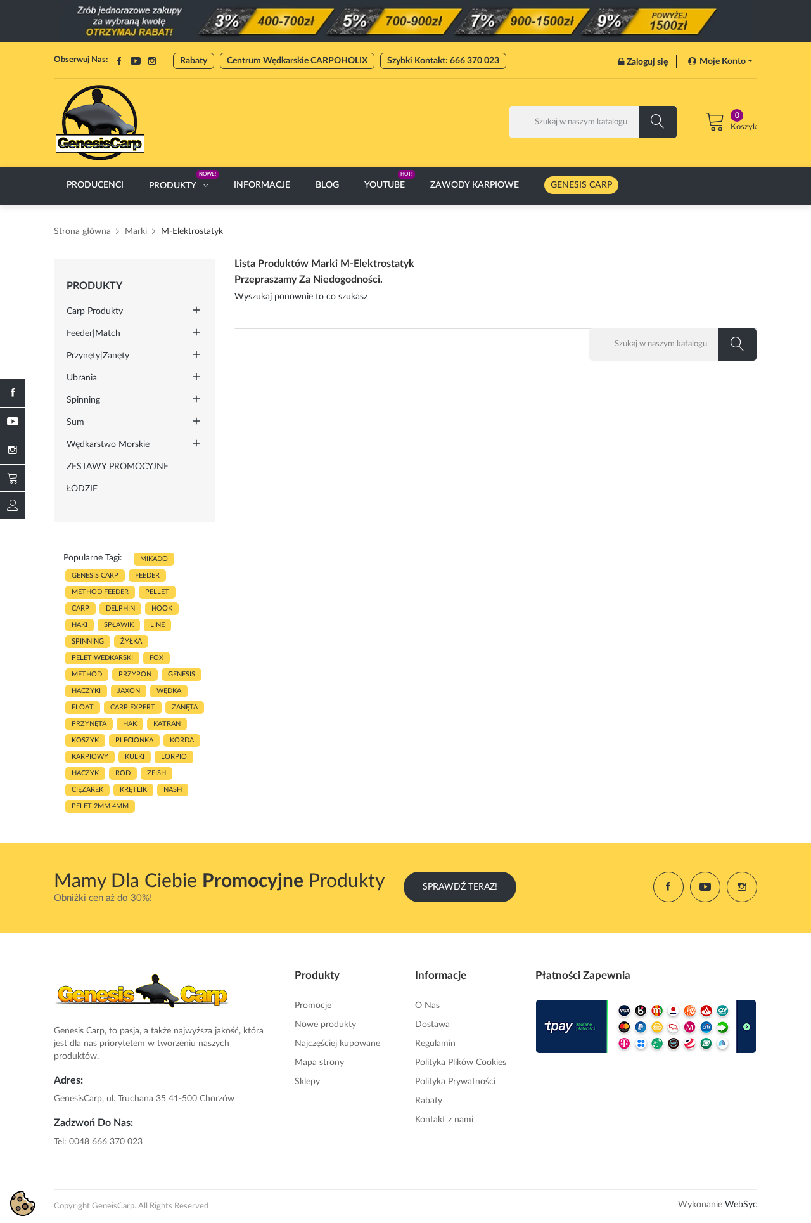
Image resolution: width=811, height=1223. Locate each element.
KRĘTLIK (133, 789)
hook (161, 608)
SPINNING (88, 641)
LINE (157, 624)
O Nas (427, 1005)
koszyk (85, 740)
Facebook (119, 61)
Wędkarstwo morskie (108, 444)
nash (172, 789)
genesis (181, 674)
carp (80, 608)
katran (167, 723)
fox (156, 657)
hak (130, 723)
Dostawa (432, 1024)
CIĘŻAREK (87, 789)
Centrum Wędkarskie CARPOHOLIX (297, 60)
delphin (120, 608)
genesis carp (95, 575)
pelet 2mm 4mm (100, 806)
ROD (123, 773)
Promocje (313, 1005)
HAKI (79, 624)
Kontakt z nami (444, 1119)
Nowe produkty (325, 1024)
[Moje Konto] (12, 505)
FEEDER (147, 575)
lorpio (174, 756)
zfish (156, 773)
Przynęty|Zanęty (98, 355)
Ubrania (82, 377)
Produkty (94, 286)
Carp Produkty (95, 311)
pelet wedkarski (102, 657)
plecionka (134, 740)
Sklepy (307, 1081)
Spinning (83, 400)
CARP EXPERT (132, 707)
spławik (119, 624)
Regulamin (435, 1043)
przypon (134, 674)
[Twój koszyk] (12, 478)
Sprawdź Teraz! (460, 887)
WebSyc (741, 1204)
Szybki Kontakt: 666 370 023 (443, 60)
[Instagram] (12, 450)
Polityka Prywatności (455, 1081)
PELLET (157, 591)
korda (182, 740)
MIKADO (154, 558)
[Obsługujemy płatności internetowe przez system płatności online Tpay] (646, 1026)
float (83, 707)
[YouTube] (12, 422)
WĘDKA (168, 690)
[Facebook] (12, 393)
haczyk (85, 773)
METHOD (87, 674)
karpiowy (90, 756)
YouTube (136, 61)
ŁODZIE (82, 488)
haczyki (86, 690)
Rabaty (193, 60)
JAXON (128, 690)
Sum (75, 422)
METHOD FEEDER (100, 591)
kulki (134, 756)
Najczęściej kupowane (337, 1043)
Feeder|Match (93, 333)
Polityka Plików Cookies (460, 1062)
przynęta (89, 723)
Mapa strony (319, 1062)
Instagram (152, 61)
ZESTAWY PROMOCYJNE (118, 466)
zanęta (185, 707)
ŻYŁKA (131, 641)
